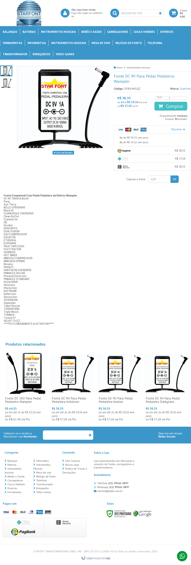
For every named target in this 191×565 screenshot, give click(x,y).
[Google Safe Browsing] (142, 513)
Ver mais (25, 392)
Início (120, 67)
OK (174, 179)
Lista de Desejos (64, 152)
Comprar (174, 106)
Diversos (12, 488)
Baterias (11, 464)
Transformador (44, 484)
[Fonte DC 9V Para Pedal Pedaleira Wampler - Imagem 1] (6, 70)
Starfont (185, 88)
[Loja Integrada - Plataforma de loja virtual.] (96, 558)
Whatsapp (113, 487)
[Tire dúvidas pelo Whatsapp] (182, 556)
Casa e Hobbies (16, 484)
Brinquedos (42, 488)
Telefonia (41, 480)
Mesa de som (43, 472)
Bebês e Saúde (16, 476)
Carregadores (15, 480)
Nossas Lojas (72, 464)
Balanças (12, 460)
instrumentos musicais (138, 67)
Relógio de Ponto (46, 476)
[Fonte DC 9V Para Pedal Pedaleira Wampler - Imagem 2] (6, 83)
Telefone (113, 483)
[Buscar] (160, 13)
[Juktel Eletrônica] (29, 13)
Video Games (43, 492)
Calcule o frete (135, 179)
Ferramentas (14, 492)
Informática (42, 460)
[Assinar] (89, 435)
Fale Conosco (72, 460)
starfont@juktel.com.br (110, 491)
